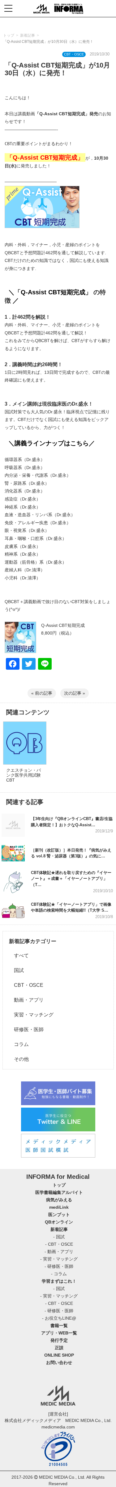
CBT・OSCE (26, 985)
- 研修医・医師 (59, 1266)
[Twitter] (29, 664)
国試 (16, 970)
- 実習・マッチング (59, 1258)
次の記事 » (74, 693)
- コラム (59, 1273)
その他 (19, 1059)
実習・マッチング (31, 1014)
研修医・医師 (26, 1029)
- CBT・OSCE (59, 1244)
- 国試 (59, 1236)
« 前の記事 (41, 693)
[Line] (45, 664)
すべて (19, 955)
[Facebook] (13, 664)
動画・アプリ (26, 1000)
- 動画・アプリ (59, 1251)
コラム (19, 1044)
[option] (24, 756)
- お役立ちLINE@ (59, 1318)
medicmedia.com (58, 1426)
